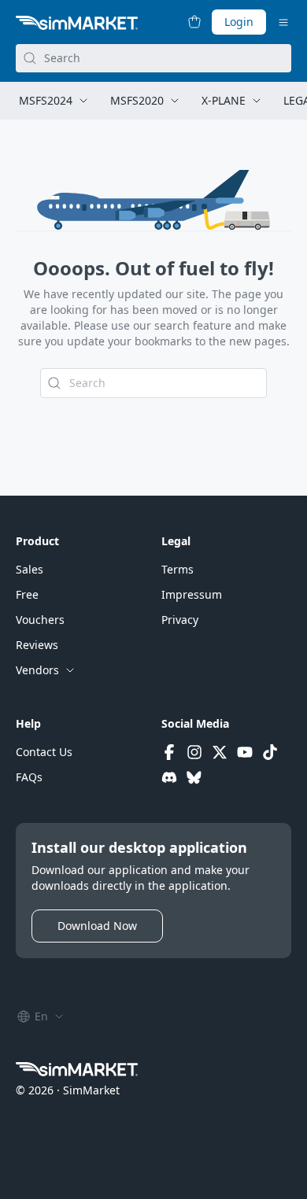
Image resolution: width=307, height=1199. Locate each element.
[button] (29, 569)
